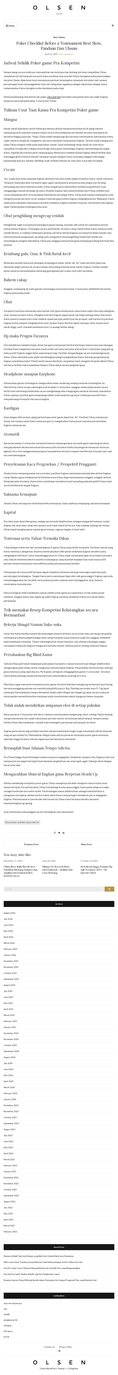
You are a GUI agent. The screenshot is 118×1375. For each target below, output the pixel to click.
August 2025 (9, 985)
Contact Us (49, 1347)
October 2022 (10, 1189)
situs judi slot (54, 96)
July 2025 (8, 991)
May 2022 (8, 1213)
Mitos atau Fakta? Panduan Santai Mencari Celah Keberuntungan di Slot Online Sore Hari (43, 1262)
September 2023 (11, 1123)
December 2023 (11, 1105)
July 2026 (8, 919)
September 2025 (11, 979)
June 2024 (8, 1069)
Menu (11, 25)
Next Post (86, 844)
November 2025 (11, 967)
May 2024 (8, 1075)
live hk (6, 1337)
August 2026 (9, 913)
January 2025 (10, 1027)
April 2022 (8, 1219)
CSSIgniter (73, 1368)
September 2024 (11, 1051)
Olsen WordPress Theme (52, 1368)
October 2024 (10, 1045)
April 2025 (8, 1009)
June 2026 (8, 925)
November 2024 (11, 1039)
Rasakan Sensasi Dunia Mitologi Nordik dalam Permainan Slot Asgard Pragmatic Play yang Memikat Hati (50, 1280)
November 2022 (11, 1183)
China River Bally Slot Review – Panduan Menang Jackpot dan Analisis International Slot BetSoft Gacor (20, 871)
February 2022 (10, 1231)
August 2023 (9, 1129)
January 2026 (10, 955)
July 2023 (8, 1135)
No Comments (66, 54)
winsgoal (8, 1325)
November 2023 (11, 1111)
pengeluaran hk (10, 1320)
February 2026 (10, 949)
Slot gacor (8, 1331)
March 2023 (9, 1159)
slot (5, 1309)
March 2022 (9, 1225)
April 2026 (8, 937)
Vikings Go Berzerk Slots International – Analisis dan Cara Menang (57, 869)
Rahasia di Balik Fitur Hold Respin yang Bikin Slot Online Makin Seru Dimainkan (39, 1256)
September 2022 (11, 1195)
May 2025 (8, 1003)
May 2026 (8, 931)
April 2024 (8, 1081)
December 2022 (11, 1177)
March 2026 (9, 943)
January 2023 (10, 1171)
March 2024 (9, 1087)
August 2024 (9, 1057)
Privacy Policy (65, 1347)
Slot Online (59, 37)
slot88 (7, 1314)
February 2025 (10, 1021)
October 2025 (10, 973)
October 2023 (10, 1117)
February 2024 (10, 1093)
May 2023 (8, 1147)
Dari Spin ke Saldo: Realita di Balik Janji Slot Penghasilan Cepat (31, 1274)
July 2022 (8, 1207)
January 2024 (10, 1099)
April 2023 (8, 1153)
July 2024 (8, 1063)
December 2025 (11, 961)
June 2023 (8, 1141)
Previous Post (31, 844)
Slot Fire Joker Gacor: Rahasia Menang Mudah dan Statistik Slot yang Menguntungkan (42, 1268)
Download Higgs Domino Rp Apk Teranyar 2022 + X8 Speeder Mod (96, 869)
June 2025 (8, 997)
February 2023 (10, 1165)
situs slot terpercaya (13, 1303)
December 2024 (11, 1033)
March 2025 (9, 1015)
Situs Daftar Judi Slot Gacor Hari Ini (22, 822)
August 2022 (9, 1201)
